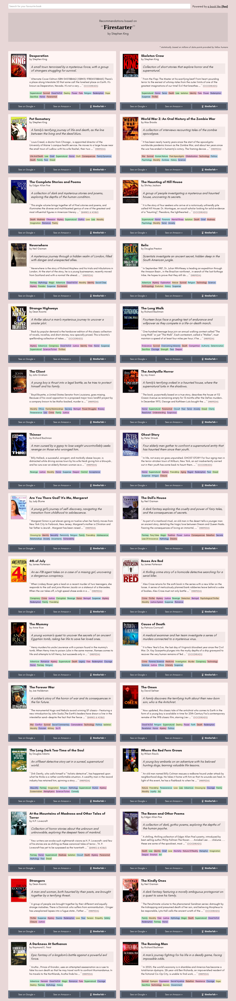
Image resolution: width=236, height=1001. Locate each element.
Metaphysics (49, 791)
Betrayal (77, 409)
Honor (79, 598)
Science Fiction (50, 349)
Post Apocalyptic (177, 156)
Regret (190, 472)
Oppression (164, 981)
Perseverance (36, 412)
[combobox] (99, 6)
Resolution (146, 412)
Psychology (147, 160)
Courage (155, 349)
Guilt (78, 156)
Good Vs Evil (56, 93)
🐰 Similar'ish (96, 106)
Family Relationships (54, 409)
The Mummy (38, 624)
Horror (42, 96)
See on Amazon (61, 106)
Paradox (41, 286)
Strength (164, 349)
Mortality (177, 851)
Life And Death (36, 156)
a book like (218, 6)
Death (171, 93)
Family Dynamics (104, 156)
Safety (107, 918)
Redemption (98, 93)
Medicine (170, 661)
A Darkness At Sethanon (48, 944)
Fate (81, 93)
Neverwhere (38, 245)
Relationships (36, 538)
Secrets (219, 535)
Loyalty (153, 791)
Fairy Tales (154, 535)
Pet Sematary (39, 119)
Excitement (62, 286)
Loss (177, 93)
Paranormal (52, 96)
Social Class (101, 282)
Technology (204, 156)
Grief (52, 156)
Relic (145, 245)
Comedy (75, 791)
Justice (76, 346)
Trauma (59, 918)
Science (181, 160)
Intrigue (155, 475)
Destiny (67, 93)
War (143, 156)
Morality (156, 160)
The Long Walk (152, 308)
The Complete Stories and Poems (55, 182)
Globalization (192, 156)
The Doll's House (153, 498)
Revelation (146, 728)
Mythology (42, 282)
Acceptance (94, 472)
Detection (185, 598)
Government (176, 985)
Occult (177, 409)
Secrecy (68, 409)
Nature (175, 282)
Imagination (35, 223)
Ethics (41, 409)
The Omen (149, 687)
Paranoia (166, 219)
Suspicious (171, 412)
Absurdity (34, 788)
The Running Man (154, 944)
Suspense (146, 96)
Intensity (169, 665)
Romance (46, 223)
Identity (193, 93)
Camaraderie (77, 724)
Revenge (34, 472)
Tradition (171, 535)
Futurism (42, 728)
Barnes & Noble (90, 212)
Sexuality (54, 535)
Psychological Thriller (209, 598)
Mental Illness (178, 219)
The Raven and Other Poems (162, 813)
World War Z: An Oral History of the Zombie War (178, 119)
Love (88, 219)
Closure (163, 475)
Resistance (200, 981)
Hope (107, 93)
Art (160, 854)
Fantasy (33, 282)
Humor (95, 788)
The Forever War (42, 687)
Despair (178, 349)
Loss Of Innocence (150, 538)
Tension (90, 918)
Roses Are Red (152, 561)
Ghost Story (150, 434)
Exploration (165, 282)
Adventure (60, 282)
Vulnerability (68, 538)
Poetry (55, 223)
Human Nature (161, 156)
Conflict (38, 724)
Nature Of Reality (190, 851)
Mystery (60, 219)
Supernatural (36, 93)
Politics (214, 156)
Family (40, 160)
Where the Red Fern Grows (161, 750)
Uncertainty (56, 538)
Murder (191, 661)
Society (166, 985)
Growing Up (35, 535)
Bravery (101, 409)
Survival (46, 93)
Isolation (184, 93)
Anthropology (148, 286)
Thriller (155, 96)
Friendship (174, 472)
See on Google (25, 106)
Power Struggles (89, 409)
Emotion (153, 854)
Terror (164, 93)
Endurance (147, 346)
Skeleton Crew (152, 56)
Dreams (173, 538)
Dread (52, 160)
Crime (51, 412)
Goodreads (90, 86)
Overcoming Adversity (170, 346)
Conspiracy (54, 346)
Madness (41, 219)
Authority (205, 346)
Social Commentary (60, 724)
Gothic (81, 219)
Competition (194, 346)
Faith (193, 724)
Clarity (211, 409)
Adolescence (102, 535)
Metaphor (203, 851)
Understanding (159, 412)
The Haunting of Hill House (161, 182)
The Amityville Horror (157, 371)
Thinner (35, 434)
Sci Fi (58, 728)
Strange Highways (43, 308)
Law (45, 412)
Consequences (88, 156)
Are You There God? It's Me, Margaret (58, 498)
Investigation (181, 661)
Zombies (165, 160)
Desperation (38, 56)
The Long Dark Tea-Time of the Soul (56, 750)
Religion (87, 93)
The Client (37, 371)
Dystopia (153, 981)
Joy (159, 791)
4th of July (37, 561)
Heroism (44, 981)
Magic (51, 282)
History (174, 160)
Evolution (159, 286)
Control (84, 472)
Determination (217, 346)
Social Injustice (177, 981)
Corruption (61, 598)
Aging (183, 472)
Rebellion (210, 535)
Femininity (64, 535)
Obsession (50, 219)
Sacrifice (34, 96)
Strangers (37, 881)
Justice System (156, 602)
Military (51, 728)
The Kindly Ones (153, 881)
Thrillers (61, 349)
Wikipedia (100, 149)
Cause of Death (153, 624)
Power (74, 93)
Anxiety (171, 223)
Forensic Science (156, 661)
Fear (46, 160)
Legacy (82, 661)
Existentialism (36, 791)
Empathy (99, 918)
